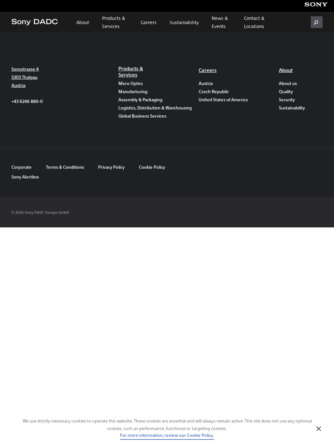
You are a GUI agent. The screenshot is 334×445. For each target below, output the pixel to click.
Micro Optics (130, 83)
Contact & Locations (254, 22)
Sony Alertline (25, 176)
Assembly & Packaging (140, 99)
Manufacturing (132, 91)
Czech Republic (214, 91)
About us (288, 83)
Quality (286, 91)
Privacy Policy (111, 167)
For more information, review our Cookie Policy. (167, 435)
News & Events (220, 22)
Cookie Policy (152, 167)
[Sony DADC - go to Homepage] (34, 22)
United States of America (220, 99)
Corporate (21, 167)
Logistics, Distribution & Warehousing (140, 107)
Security (287, 99)
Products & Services (113, 22)
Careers (149, 22)
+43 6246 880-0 (27, 101)
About (82, 22)
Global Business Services (140, 116)
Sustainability (184, 22)
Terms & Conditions (65, 167)
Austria (206, 83)
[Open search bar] (317, 22)
